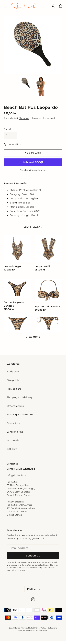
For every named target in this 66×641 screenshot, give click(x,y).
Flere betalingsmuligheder (33, 170)
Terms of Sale (27, 628)
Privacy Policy (40, 628)
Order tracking (15, 405)
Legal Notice (14, 628)
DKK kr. (32, 589)
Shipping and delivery (19, 397)
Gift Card (12, 449)
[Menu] (5, 5)
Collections (52, 628)
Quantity (8, 129)
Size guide (13, 380)
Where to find (15, 431)
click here (21, 570)
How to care (14, 388)
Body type (13, 371)
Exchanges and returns (20, 414)
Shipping (24, 118)
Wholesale (13, 440)
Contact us (13, 423)
